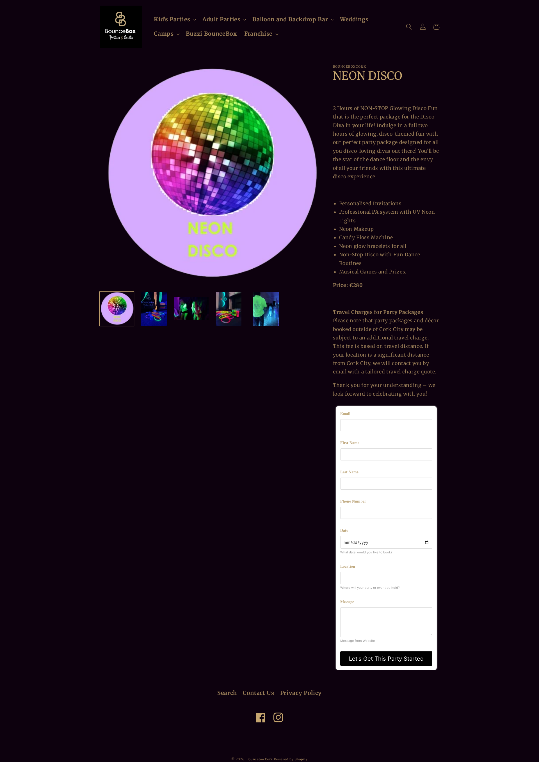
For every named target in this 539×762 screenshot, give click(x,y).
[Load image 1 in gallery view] (117, 309)
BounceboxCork (259, 759)
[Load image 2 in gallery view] (154, 309)
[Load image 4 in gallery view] (229, 309)
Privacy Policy (301, 693)
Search (227, 693)
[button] (174, 19)
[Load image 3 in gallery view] (191, 309)
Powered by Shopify (291, 759)
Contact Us (258, 693)
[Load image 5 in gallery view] (266, 309)
